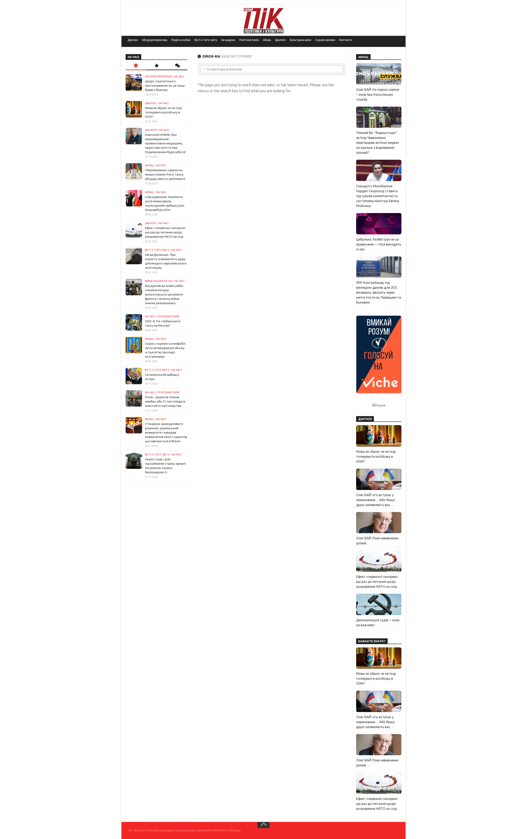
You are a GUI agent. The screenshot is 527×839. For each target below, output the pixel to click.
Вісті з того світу (206, 40)
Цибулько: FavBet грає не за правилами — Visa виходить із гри (378, 244)
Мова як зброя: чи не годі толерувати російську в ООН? (163, 112)
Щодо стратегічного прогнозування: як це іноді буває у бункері (165, 85)
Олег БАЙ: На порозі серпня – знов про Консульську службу (377, 94)
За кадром (228, 40)
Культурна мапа (300, 40)
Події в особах (180, 40)
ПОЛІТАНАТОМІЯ (168, 316)
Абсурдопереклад (154, 40)
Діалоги (280, 40)
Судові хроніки (325, 40)
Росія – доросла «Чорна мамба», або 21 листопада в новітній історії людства (165, 401)
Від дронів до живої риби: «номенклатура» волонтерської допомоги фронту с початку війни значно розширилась (164, 294)
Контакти (345, 40)
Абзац (267, 40)
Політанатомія (249, 40)
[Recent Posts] (136, 65)
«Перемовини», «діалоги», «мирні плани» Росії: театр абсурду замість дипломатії (165, 174)
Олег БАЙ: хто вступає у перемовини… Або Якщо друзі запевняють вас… (375, 500)
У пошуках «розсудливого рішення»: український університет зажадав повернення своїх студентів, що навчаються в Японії (166, 432)
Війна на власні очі (158, 280)
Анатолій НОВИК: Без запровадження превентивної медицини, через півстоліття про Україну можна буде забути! (165, 143)
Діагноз (133, 40)
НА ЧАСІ (179, 76)
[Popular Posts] (156, 65)
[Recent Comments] (177, 65)
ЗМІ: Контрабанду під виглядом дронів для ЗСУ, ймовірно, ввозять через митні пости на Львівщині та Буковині (378, 292)
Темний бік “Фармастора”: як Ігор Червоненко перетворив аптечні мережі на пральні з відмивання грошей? (377, 142)
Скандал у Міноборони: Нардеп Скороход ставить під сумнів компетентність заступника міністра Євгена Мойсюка (377, 196)
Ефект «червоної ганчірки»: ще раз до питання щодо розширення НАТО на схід (165, 232)
